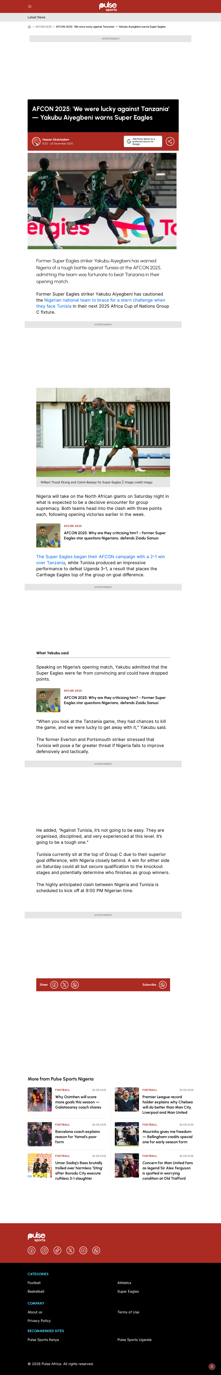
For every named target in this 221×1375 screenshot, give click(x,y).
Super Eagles (128, 1291)
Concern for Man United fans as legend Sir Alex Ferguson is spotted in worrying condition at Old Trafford (167, 1170)
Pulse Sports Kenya (43, 1339)
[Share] (170, 141)
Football (62, 1090)
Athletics (124, 1283)
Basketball (36, 1291)
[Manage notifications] (211, 1366)
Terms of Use (128, 1312)
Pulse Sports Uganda (134, 1339)
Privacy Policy (39, 1321)
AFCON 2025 (43, 26)
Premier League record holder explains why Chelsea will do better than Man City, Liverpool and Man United (167, 1105)
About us (35, 1312)
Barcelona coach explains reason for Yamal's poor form (77, 1136)
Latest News (36, 17)
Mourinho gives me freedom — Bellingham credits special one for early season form (167, 1136)
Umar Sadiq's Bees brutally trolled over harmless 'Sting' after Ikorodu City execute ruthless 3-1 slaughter (79, 1170)
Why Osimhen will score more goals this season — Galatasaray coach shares (78, 1102)
